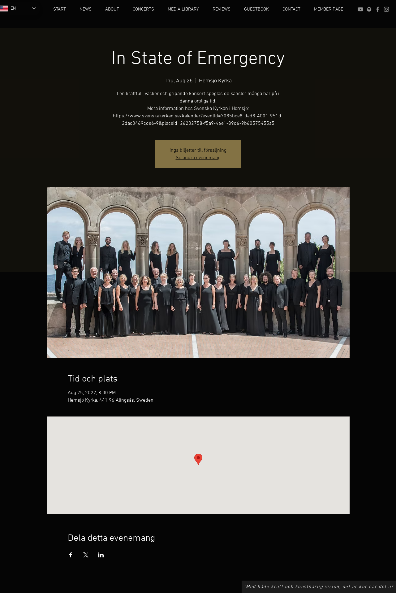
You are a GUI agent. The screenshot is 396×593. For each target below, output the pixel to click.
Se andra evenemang (198, 158)
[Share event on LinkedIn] (101, 554)
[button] (112, 9)
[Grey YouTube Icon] (360, 9)
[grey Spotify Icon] (369, 9)
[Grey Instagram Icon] (386, 9)
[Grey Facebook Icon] (377, 9)
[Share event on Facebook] (71, 554)
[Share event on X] (86, 554)
